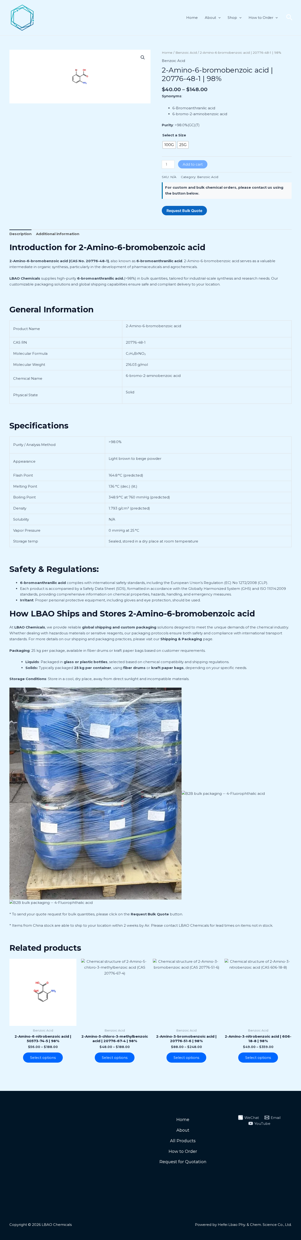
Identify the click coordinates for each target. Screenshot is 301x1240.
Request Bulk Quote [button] (184, 210)
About (210, 17)
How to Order (261, 17)
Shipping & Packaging (181, 639)
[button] (218, 18)
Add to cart (193, 164)
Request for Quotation (182, 1161)
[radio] (169, 144)
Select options (43, 1057)
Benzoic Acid (186, 52)
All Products (183, 1140)
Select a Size (174, 135)
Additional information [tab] (57, 234)
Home (192, 17)
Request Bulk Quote (150, 914)
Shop (232, 17)
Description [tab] (20, 234)
